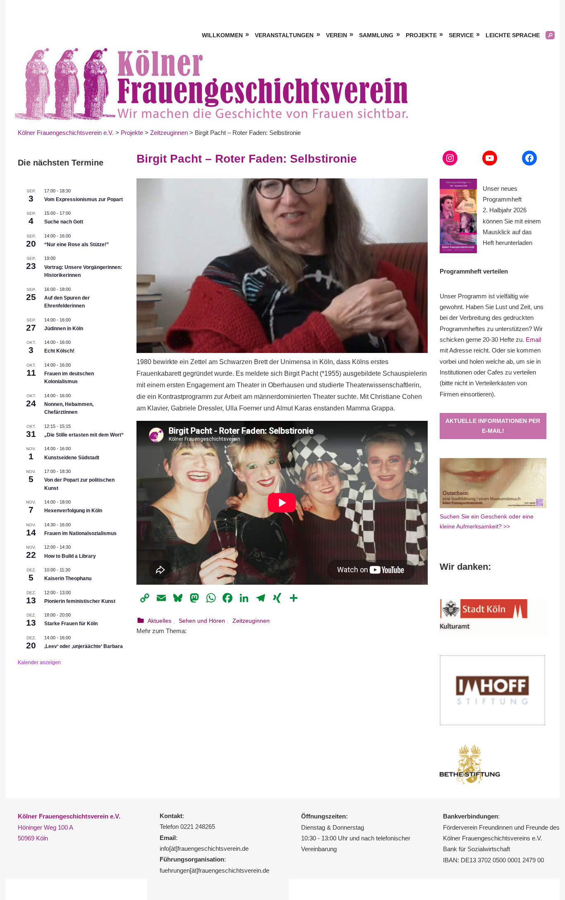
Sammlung (376, 35)
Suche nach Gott (63, 222)
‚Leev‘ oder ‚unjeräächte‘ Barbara (83, 646)
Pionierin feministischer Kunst (79, 601)
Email (533, 339)
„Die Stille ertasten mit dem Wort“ (84, 435)
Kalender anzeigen (39, 662)
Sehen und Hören (202, 620)
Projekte (421, 35)
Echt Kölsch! (59, 351)
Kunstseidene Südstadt (71, 458)
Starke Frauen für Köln (71, 623)
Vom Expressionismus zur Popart (83, 199)
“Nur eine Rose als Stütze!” (76, 244)
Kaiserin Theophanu (67, 578)
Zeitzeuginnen (251, 620)
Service (461, 35)
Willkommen (222, 35)
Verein (336, 35)
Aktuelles (159, 620)
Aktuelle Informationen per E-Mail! (492, 426)
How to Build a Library (70, 556)
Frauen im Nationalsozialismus (80, 533)
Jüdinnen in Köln (63, 328)
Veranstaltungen (284, 35)
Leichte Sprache (513, 35)
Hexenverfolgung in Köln (73, 511)
